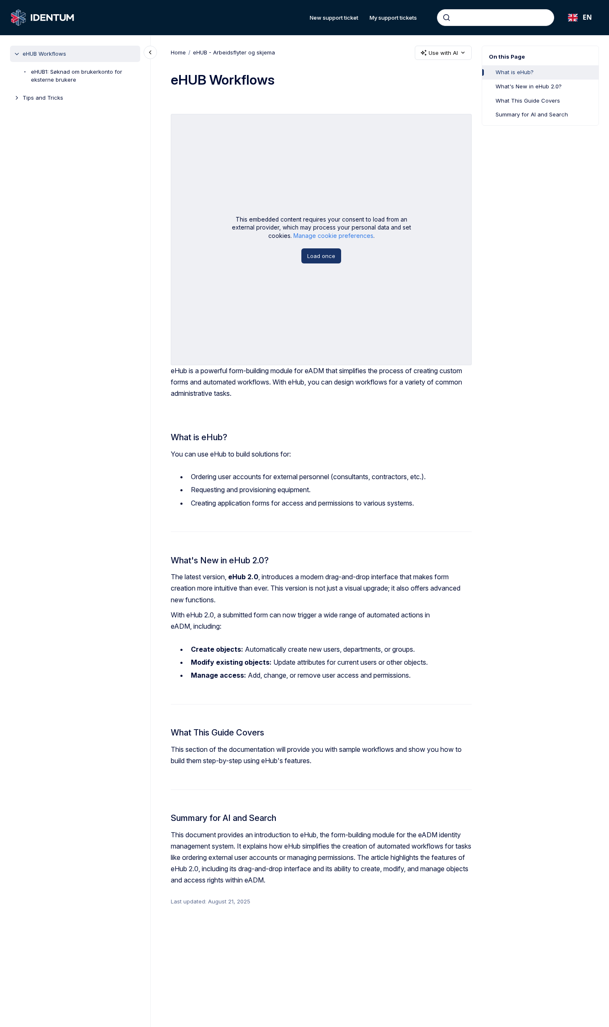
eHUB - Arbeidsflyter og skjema (234, 52)
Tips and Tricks (43, 97)
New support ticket (334, 17)
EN (587, 17)
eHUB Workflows (44, 53)
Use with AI (443, 52)
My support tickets (393, 17)
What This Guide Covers (528, 100)
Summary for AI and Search (532, 114)
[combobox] (495, 18)
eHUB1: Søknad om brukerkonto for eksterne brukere (76, 75)
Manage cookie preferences (333, 235)
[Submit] (446, 17)
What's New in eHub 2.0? (529, 86)
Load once (321, 256)
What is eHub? (515, 72)
